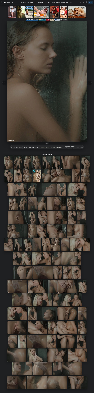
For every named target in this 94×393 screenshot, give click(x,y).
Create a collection (34, 147)
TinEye (53, 147)
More (71, 2)
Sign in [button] (90, 2)
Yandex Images (59, 147)
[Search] (80, 2)
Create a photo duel (45, 147)
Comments (80, 147)
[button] (86, 2)
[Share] (83, 2)
